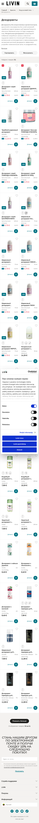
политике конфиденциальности (14, 767)
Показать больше (19, 721)
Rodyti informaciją (26, 432)
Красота (13, 10)
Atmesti (19, 450)
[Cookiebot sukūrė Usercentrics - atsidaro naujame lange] (28, 372)
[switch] (34, 412)
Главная (4, 10)
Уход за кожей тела (25, 10)
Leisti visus (20, 438)
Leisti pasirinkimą (19, 444)
